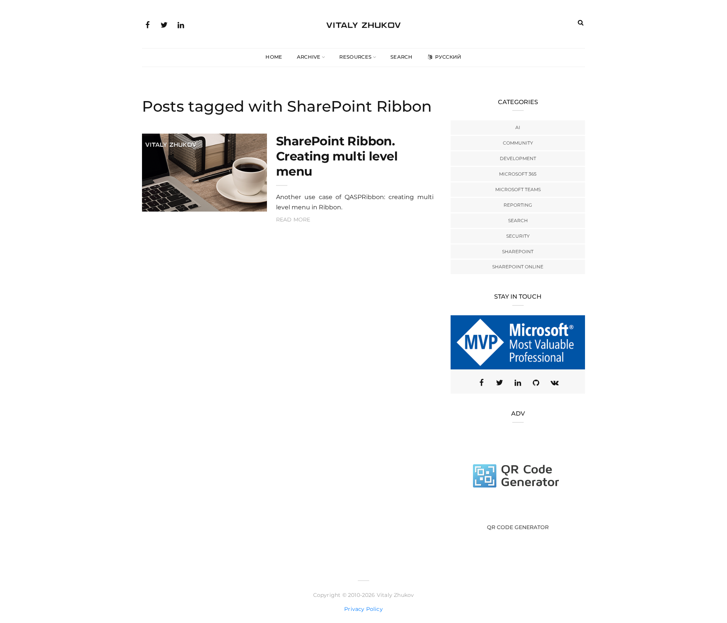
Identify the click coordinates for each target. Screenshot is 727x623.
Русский (448, 57)
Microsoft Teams (518, 189)
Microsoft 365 (518, 174)
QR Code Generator (518, 527)
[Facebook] (147, 24)
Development (518, 158)
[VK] (554, 382)
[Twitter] (164, 24)
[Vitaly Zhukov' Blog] (363, 24)
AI (517, 127)
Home (273, 57)
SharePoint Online (517, 266)
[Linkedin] (518, 382)
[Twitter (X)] (500, 382)
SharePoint (518, 251)
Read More (293, 219)
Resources (355, 57)
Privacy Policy (363, 609)
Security (518, 236)
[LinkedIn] (180, 24)
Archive (309, 57)
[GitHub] (536, 382)
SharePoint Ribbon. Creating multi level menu (337, 156)
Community (518, 143)
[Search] (581, 22)
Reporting (518, 205)
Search (401, 57)
